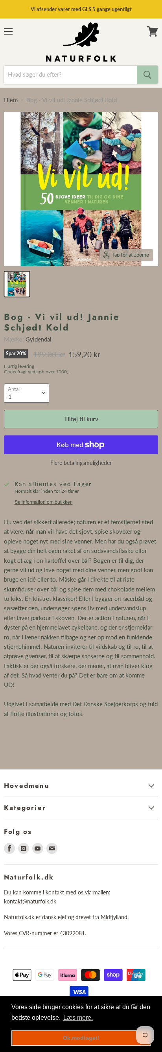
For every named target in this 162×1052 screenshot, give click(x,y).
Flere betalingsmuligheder (81, 463)
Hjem (11, 100)
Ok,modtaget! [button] (81, 1038)
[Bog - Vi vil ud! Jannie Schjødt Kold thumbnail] (16, 284)
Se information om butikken (44, 502)
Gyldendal (39, 339)
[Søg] (147, 75)
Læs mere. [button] (78, 1017)
